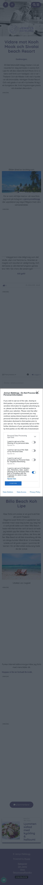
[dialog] (21, 442)
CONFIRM (13, 483)
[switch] (34, 442)
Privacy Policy (35, 492)
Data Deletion (8, 492)
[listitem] (21, 436)
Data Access (21, 492)
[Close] (38, 393)
